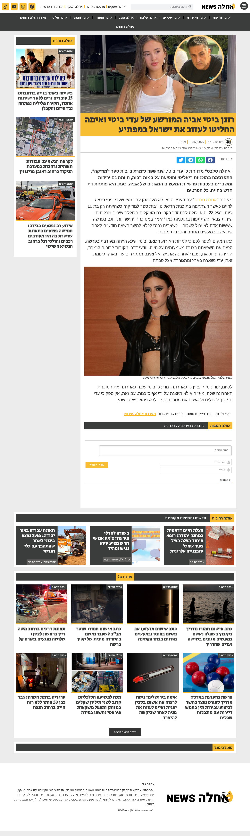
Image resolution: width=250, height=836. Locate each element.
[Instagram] (23, 6)
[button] (210, 160)
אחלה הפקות (74, 6)
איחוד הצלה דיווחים (33, 17)
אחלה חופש (81, 17)
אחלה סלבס (148, 17)
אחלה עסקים (117, 6)
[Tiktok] (5, 6)
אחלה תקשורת (196, 17)
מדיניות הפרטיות (51, 6)
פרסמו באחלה (95, 6)
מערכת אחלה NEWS (140, 413)
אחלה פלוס (60, 17)
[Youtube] (14, 6)
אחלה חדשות (221, 17)
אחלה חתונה (104, 17)
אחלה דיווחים (125, 26)
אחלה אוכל (126, 17)
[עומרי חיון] (218, 6)
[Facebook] (32, 6)
